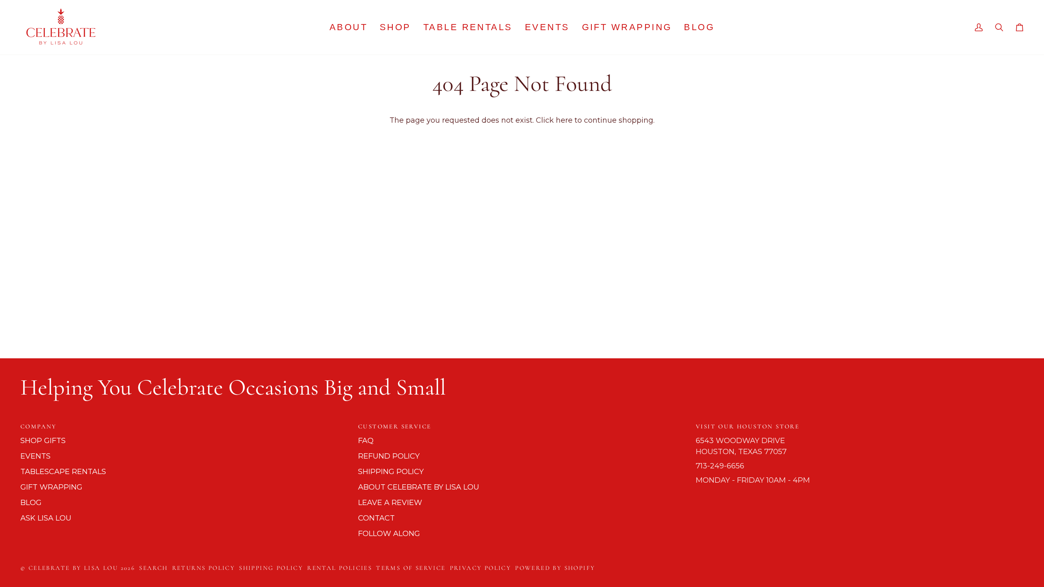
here (564, 120)
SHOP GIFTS (43, 440)
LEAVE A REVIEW (390, 502)
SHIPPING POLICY (391, 471)
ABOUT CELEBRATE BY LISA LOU (418, 487)
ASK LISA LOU (45, 518)
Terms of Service (410, 568)
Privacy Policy (480, 568)
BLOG (31, 502)
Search (153, 568)
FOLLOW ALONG (389, 533)
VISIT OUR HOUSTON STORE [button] (747, 426)
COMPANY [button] (38, 426)
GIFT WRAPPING (51, 487)
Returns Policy (203, 568)
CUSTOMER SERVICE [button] (394, 426)
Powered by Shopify (555, 568)
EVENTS (35, 456)
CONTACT (376, 518)
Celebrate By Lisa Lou (73, 568)
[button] (395, 27)
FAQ (366, 440)
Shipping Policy (271, 568)
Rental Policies (339, 568)
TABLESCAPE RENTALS (63, 471)
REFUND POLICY (389, 456)
